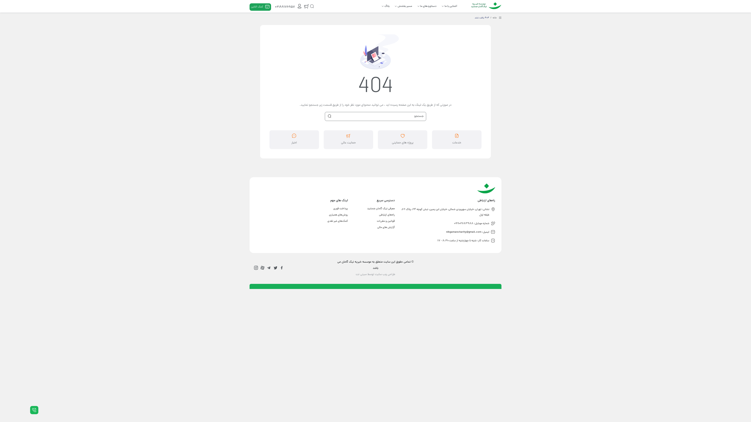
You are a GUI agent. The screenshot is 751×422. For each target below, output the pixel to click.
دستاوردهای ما (428, 6)
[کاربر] (299, 7)
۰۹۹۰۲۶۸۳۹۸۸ (463, 224)
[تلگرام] (269, 268)
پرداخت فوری (340, 209)
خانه (495, 18)
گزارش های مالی (386, 227)
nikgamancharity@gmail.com (463, 232)
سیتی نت (361, 274)
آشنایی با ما (451, 6)
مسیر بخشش (405, 6)
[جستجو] (312, 6)
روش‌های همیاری (338, 215)
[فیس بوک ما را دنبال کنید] (281, 268)
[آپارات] (262, 268)
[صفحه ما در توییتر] (275, 268)
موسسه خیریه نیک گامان (485, 5)
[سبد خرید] (306, 7)
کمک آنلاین (257, 7)
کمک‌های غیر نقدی (337, 221)
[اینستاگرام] (256, 268)
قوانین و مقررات (386, 221)
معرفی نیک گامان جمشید (381, 209)
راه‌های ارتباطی (387, 215)
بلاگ (387, 6)
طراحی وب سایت (385, 274)
